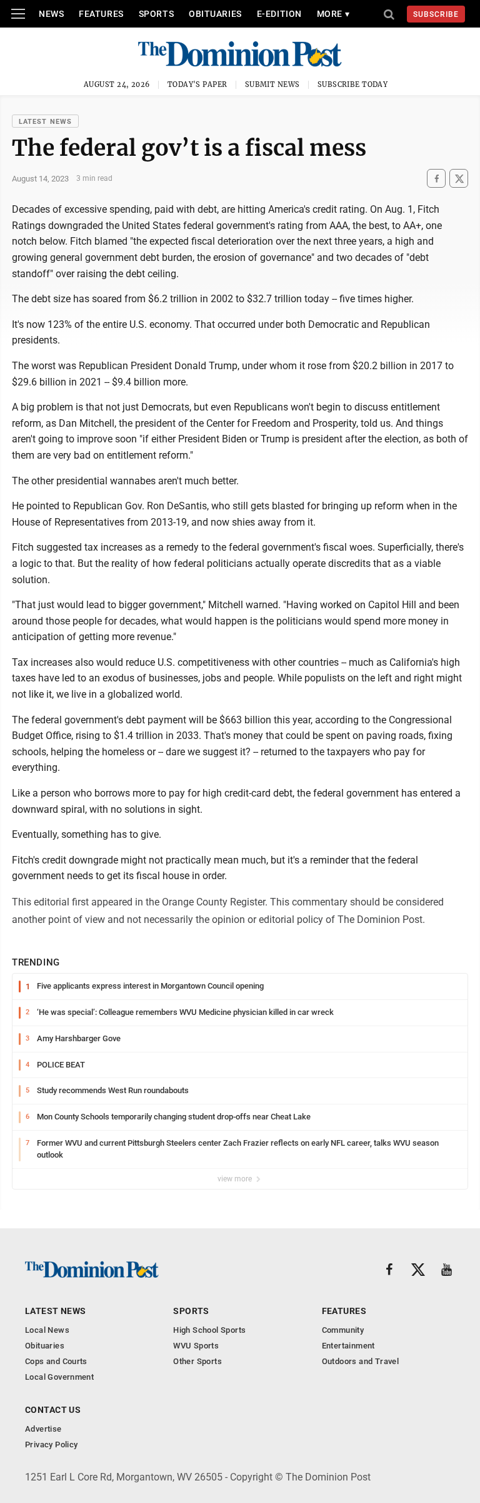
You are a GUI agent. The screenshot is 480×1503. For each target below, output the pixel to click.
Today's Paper (198, 84)
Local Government (59, 1377)
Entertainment (348, 1345)
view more (236, 1178)
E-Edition (279, 14)
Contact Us (53, 1410)
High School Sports (209, 1330)
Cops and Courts (56, 1361)
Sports (156, 14)
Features (101, 14)
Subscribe (436, 14)
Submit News (272, 84)
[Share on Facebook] (436, 179)
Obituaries (215, 14)
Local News (47, 1330)
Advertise (43, 1429)
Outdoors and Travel (360, 1361)
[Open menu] (18, 14)
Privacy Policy (51, 1444)
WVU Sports (196, 1345)
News (51, 14)
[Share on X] (458, 179)
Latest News (45, 122)
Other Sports (197, 1361)
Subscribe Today (353, 84)
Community (343, 1330)
